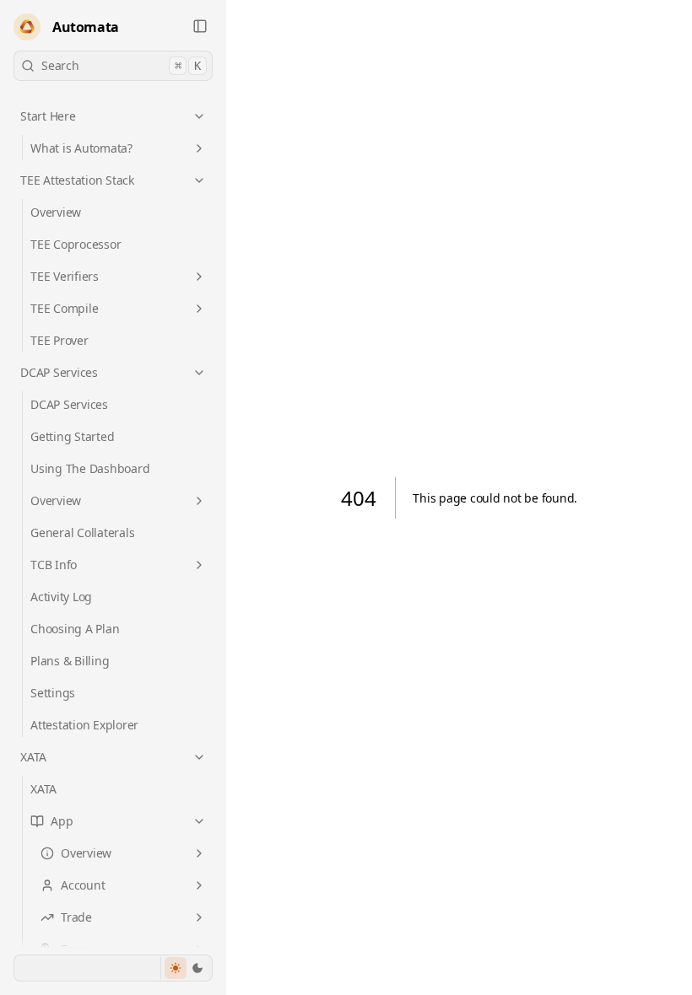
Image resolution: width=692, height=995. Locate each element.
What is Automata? (81, 148)
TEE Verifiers (64, 276)
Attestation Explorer (84, 725)
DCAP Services (59, 372)
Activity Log (61, 597)
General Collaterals (82, 532)
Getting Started (72, 436)
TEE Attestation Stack (77, 180)
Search (121, 65)
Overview (55, 212)
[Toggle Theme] (186, 968)
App (62, 821)
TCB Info (53, 565)
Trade (76, 917)
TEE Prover (59, 340)
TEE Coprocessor (75, 244)
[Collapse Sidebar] (200, 26)
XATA (33, 757)
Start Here (48, 116)
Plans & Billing (69, 661)
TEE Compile (64, 308)
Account (83, 885)
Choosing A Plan (74, 629)
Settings (52, 693)
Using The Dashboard (89, 468)
